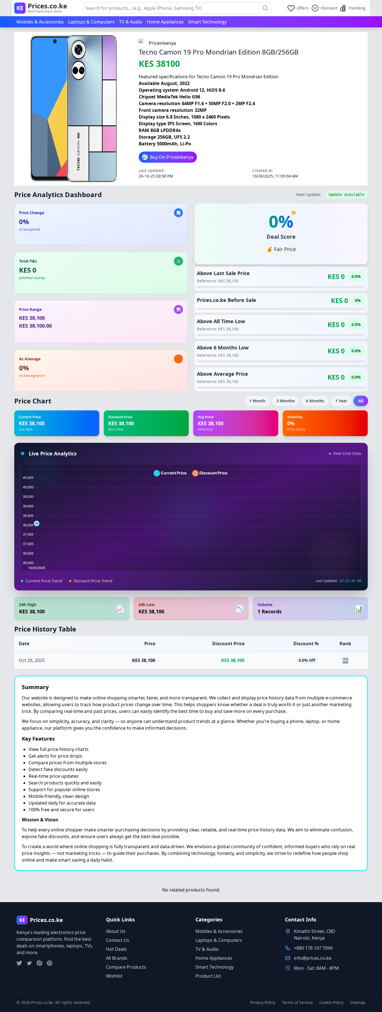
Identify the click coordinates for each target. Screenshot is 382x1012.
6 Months (315, 400)
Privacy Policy (262, 1002)
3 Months (286, 400)
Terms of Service (297, 1002)
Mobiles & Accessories (40, 22)
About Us (116, 931)
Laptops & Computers (91, 22)
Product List (208, 976)
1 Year (341, 400)
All (361, 401)
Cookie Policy (331, 1002)
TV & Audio (130, 22)
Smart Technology (207, 22)
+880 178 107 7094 (313, 948)
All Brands (116, 958)
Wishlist (114, 976)
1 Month (257, 400)
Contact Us (117, 940)
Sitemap (358, 1002)
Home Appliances (165, 22)
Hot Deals (116, 949)
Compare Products (126, 967)
